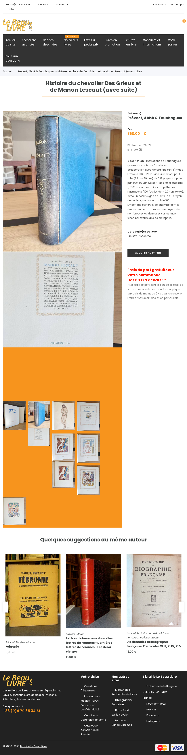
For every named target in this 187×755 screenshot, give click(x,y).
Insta (11, 9)
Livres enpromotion (112, 42)
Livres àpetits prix (91, 42)
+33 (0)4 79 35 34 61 (18, 4)
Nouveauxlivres (71, 40)
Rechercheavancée (29, 42)
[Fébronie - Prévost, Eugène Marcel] (32, 595)
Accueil (7, 71)
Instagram (152, 721)
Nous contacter (155, 703)
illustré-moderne (140, 236)
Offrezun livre (131, 42)
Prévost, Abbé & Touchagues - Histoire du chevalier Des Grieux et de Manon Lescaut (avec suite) (80, 71)
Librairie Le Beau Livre (33, 746)
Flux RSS (150, 709)
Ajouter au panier (148, 252)
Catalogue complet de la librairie (90, 730)
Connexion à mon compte (168, 4)
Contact (43, 4)
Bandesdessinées (50, 42)
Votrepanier (172, 42)
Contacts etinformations (152, 42)
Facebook (62, 4)
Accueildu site (10, 42)
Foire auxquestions (12, 58)
